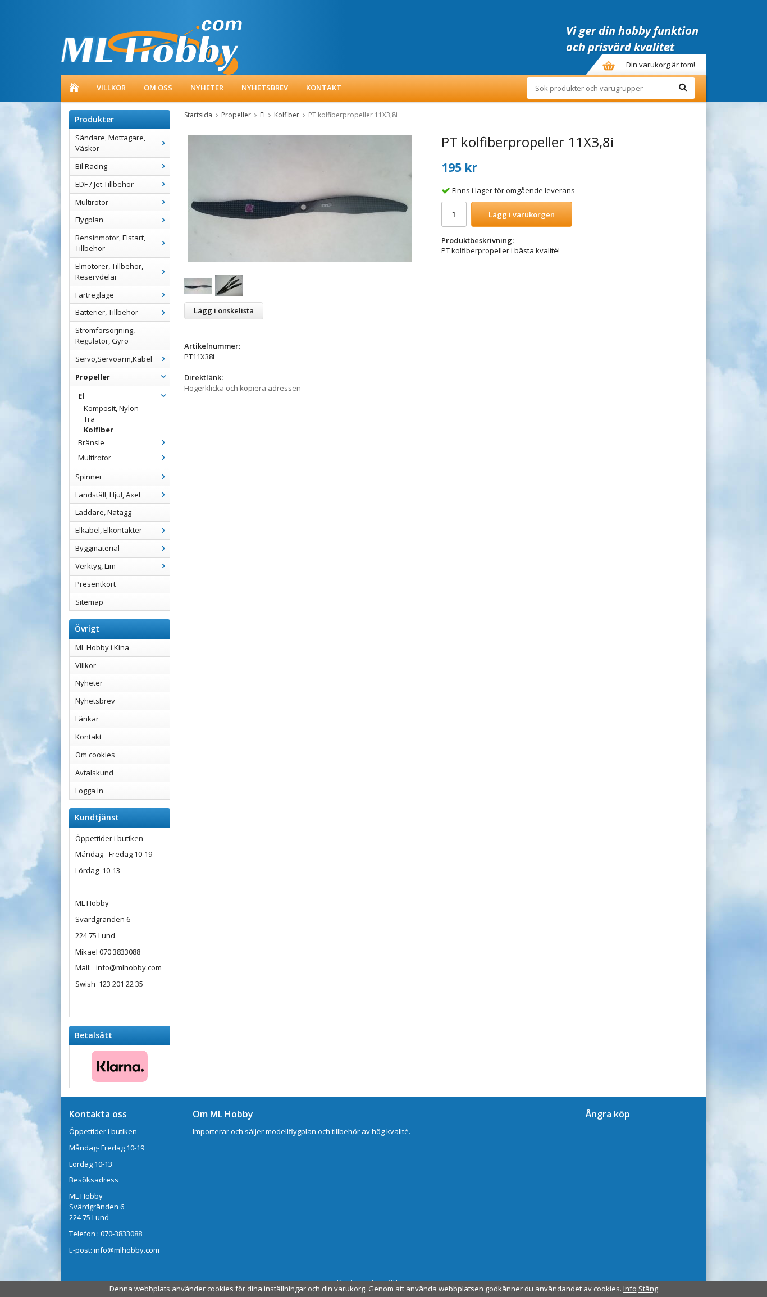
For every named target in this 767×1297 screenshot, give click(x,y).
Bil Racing (91, 166)
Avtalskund (94, 773)
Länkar (87, 719)
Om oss (158, 88)
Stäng (648, 1289)
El (81, 396)
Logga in (89, 790)
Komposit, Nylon (111, 408)
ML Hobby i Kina (102, 647)
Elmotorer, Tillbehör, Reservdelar (109, 271)
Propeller (92, 377)
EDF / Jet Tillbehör (104, 184)
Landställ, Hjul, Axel (107, 495)
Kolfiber (98, 429)
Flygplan (89, 219)
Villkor (111, 88)
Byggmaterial (97, 548)
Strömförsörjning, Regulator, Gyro (105, 335)
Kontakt (323, 88)
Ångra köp (608, 1114)
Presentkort (95, 584)
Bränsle (91, 442)
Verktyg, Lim (95, 566)
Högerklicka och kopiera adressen (242, 388)
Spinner (88, 477)
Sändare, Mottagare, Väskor (110, 143)
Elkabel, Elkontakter (108, 530)
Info (630, 1289)
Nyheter (206, 88)
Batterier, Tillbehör (106, 312)
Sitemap (89, 602)
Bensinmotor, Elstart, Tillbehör (110, 242)
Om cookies (95, 755)
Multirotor (91, 202)
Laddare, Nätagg (103, 512)
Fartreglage (94, 295)
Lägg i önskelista (224, 310)
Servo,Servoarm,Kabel (113, 359)
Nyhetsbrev (264, 88)
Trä (89, 419)
